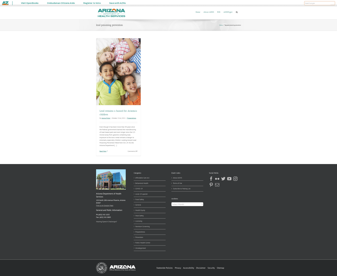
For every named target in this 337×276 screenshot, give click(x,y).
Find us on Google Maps (104, 205)
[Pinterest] (211, 185)
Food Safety (139, 199)
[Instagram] (235, 179)
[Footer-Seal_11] (116, 263)
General (138, 205)
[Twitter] (223, 179)
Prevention (139, 237)
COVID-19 (139, 189)
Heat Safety (139, 216)
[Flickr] (217, 179)
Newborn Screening (142, 226)
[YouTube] (229, 179)
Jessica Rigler (106, 118)
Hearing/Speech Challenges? (106, 221)
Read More (103, 151)
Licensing (138, 221)
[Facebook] (211, 179)
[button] (333, 3)
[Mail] (217, 185)
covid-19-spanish (141, 194)
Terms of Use (177, 183)
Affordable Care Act (142, 178)
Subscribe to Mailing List (181, 189)
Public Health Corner (142, 243)
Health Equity (140, 210)
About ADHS (177, 178)
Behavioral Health (141, 183)
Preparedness (131, 118)
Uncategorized (140, 248)
